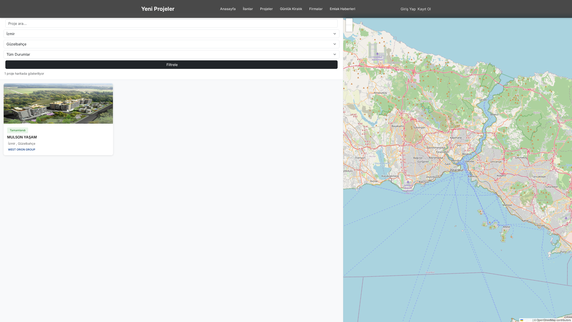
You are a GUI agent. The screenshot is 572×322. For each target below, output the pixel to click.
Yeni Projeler (158, 9)
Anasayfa (228, 9)
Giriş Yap (408, 9)
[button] (349, 21)
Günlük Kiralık (291, 9)
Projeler (266, 9)
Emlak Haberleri (342, 9)
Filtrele (172, 64)
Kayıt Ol (424, 9)
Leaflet (527, 320)
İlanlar (248, 9)
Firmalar (316, 9)
